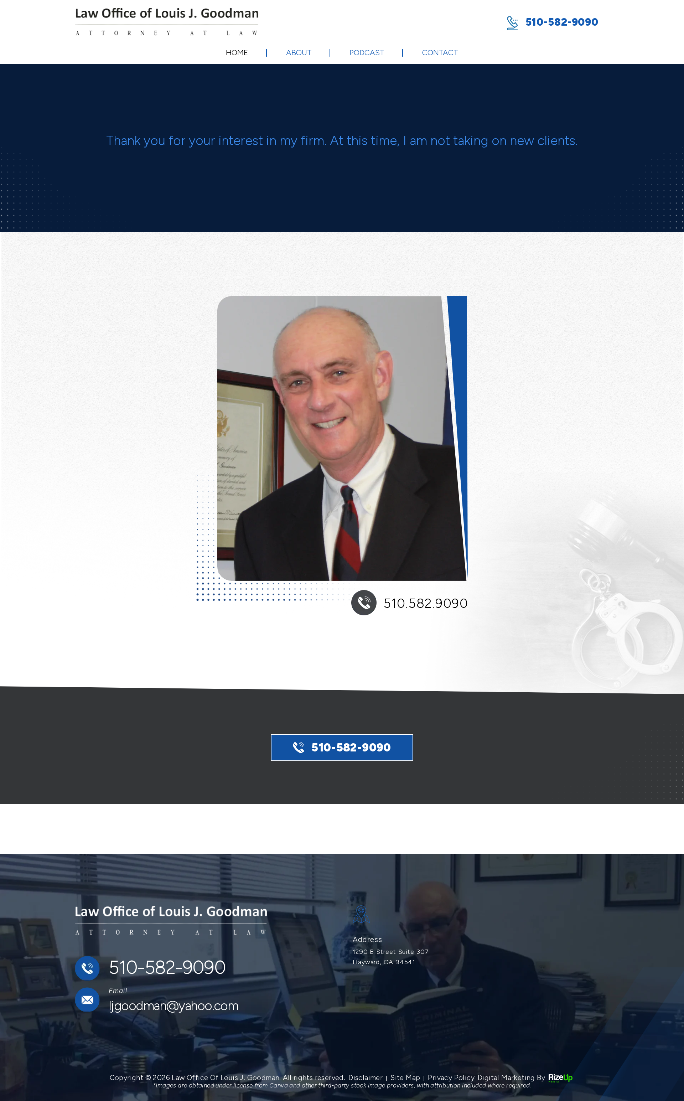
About (299, 52)
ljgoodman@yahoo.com (173, 1005)
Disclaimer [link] (365, 1077)
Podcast (366, 52)
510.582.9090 (425, 603)
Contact (440, 52)
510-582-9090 (561, 22)
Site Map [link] (405, 1077)
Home (237, 52)
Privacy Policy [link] (451, 1077)
